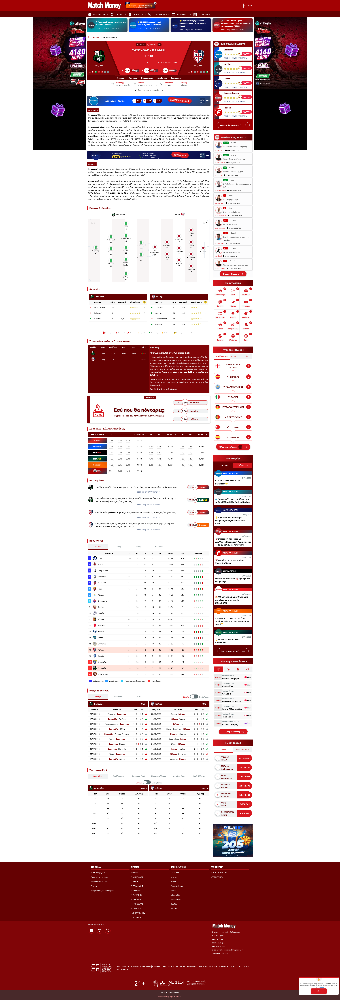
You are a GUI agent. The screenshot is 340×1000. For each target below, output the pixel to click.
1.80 (159, 465)
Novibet (227, 64)
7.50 (120, 471)
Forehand (218, 256)
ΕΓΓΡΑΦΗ (248, 6)
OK (318, 991)
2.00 (151, 465)
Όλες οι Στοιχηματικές (231, 125)
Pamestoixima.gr (232, 93)
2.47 (111, 446)
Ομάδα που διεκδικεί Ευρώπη (235, 146)
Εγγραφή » (180, 154)
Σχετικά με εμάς (218, 942)
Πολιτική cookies (219, 935)
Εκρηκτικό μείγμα (230, 224)
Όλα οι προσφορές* (231, 651)
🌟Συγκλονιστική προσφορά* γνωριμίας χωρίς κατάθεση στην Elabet (192, 23)
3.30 (120, 459)
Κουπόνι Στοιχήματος (99, 881)
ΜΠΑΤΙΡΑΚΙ (135, 872)
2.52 (111, 465)
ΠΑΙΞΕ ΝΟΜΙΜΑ (179, 100)
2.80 (128, 465)
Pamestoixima (177, 886)
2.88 (128, 459)
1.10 (128, 471)
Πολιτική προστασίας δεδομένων (226, 932)
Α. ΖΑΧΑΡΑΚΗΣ (220, 228)
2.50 (120, 440)
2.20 (190, 452)
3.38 (120, 452)
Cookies (322, 987)
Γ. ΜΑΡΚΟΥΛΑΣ (220, 190)
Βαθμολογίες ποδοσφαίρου (102, 890)
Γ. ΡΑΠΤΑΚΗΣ (219, 243)
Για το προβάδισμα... (231, 199)
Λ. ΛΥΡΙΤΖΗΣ (219, 150)
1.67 (182, 459)
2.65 (111, 440)
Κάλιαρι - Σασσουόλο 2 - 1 (153, 90)
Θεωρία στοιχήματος (99, 877)
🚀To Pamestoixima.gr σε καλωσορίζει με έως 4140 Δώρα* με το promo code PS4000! (236, 23)
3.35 (120, 465)
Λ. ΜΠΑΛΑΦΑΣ (220, 268)
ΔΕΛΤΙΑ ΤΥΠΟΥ (217, 877)
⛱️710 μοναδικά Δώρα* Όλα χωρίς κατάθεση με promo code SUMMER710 (231, 599)
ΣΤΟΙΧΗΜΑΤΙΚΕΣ (178, 867)
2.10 (190, 459)
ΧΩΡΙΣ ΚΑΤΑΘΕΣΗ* (219, 872)
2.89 (128, 452)
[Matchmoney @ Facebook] (91, 931)
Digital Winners (175, 996)
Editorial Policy (218, 946)
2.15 (190, 446)
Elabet (227, 78)
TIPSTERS (135, 867)
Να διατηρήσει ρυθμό (231, 252)
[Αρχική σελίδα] (88, 37)
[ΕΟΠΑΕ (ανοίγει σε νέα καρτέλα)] (179, 983)
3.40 (120, 446)
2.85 (128, 446)
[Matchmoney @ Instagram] (99, 931)
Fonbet (227, 107)
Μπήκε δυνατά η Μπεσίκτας (234, 159)
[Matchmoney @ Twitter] (107, 931)
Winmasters (176, 899)
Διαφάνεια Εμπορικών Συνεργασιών (227, 949)
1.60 (182, 452)
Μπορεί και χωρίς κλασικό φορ (235, 265)
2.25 (190, 465)
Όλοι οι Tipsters (231, 273)
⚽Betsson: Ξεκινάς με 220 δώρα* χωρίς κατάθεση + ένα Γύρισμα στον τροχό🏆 (232, 621)
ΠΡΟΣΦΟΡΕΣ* (217, 867)
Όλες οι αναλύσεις (230, 446)
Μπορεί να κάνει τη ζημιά (233, 171)
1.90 (151, 446)
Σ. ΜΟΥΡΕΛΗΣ (220, 163)
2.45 (111, 452)
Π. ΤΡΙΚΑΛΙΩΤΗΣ (220, 215)
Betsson (174, 908)
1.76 (159, 452)
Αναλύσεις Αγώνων (99, 872)
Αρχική (94, 886)
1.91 (159, 446)
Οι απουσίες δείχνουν (232, 212)
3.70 (128, 440)
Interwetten (176, 895)
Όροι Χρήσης (217, 939)
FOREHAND (136, 917)
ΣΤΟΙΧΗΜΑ (96, 867)
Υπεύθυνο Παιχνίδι (220, 953)
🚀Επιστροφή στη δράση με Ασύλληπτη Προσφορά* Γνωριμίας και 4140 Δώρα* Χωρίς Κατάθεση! (233, 541)
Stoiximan (228, 49)
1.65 (182, 446)
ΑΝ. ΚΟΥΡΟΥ (219, 203)
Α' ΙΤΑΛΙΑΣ (96, 37)
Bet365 (174, 904)
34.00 (111, 471)
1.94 (151, 452)
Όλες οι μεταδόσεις (231, 731)
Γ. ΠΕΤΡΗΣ (218, 175)
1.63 (182, 465)
